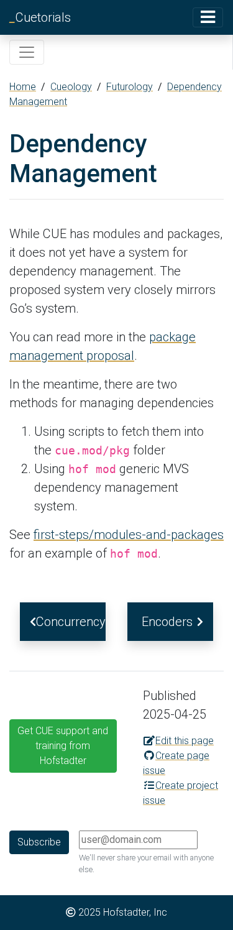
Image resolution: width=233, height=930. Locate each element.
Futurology (129, 87)
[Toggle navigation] (208, 17)
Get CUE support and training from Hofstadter (62, 746)
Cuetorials (40, 17)
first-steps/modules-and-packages (129, 534)
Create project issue (180, 793)
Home (22, 87)
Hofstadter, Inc (135, 912)
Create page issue (176, 763)
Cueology (71, 87)
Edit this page (184, 741)
